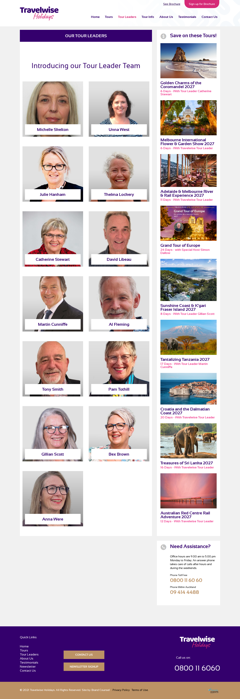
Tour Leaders (127, 17)
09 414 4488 (184, 592)
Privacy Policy (121, 689)
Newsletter (28, 666)
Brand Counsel (100, 689)
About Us (166, 17)
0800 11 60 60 (186, 580)
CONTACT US (84, 654)
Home (95, 17)
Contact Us (210, 17)
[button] (148, 16)
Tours (109, 17)
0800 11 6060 (197, 668)
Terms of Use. (139, 689)
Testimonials (187, 17)
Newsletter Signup (84, 666)
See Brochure (171, 3)
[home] (39, 13)
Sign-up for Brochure (202, 3)
